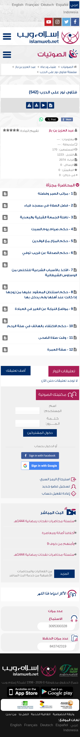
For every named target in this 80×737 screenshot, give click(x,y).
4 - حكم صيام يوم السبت (52, 229)
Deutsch (47, 5)
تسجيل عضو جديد (56, 486)
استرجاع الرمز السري (55, 479)
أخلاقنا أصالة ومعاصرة (58, 530)
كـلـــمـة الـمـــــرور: (53, 421)
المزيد (64, 573)
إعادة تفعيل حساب (56, 493)
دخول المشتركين (40, 433)
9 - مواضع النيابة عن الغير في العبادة (44, 309)
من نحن (11, 714)
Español (62, 5)
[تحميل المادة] (36, 105)
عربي (74, 5)
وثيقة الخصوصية (63, 714)
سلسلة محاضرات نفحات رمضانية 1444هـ (44, 552)
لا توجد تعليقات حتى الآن (59, 381)
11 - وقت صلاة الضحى (55, 338)
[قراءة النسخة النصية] (51, 105)
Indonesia (70, 12)
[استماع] (43, 105)
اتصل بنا (24, 714)
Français (32, 5)
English (17, 5)
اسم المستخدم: (53, 408)
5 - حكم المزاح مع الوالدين (52, 241)
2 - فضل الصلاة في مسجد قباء (48, 205)
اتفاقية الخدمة (40, 714)
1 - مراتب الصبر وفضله (55, 193)
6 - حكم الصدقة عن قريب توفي (47, 253)
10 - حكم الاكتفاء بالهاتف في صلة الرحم (40, 326)
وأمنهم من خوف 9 (60, 541)
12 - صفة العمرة (60, 349)
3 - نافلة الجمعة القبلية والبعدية (46, 217)
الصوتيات (53, 54)
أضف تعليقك (15, 370)
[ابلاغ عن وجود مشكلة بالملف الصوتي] (29, 105)
